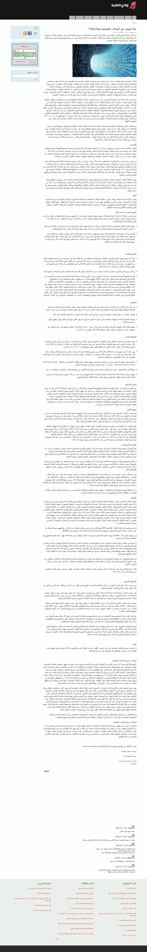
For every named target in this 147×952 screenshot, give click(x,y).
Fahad (132, 32)
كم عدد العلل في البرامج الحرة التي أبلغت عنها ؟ (122, 893)
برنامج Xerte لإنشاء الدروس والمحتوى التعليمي (79, 918)
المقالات (128, 18)
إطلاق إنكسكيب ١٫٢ (130, 930)
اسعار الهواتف (33, 63)
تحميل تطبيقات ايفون (20, 61)
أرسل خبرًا (79, 18)
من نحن (103, 18)
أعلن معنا (96, 18)
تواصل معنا (88, 18)
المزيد (56, 938)
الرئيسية (134, 22)
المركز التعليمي (119, 18)
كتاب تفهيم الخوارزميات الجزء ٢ (127, 925)
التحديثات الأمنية (131, 888)
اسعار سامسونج (33, 61)
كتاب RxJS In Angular (129, 908)
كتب (134, 18)
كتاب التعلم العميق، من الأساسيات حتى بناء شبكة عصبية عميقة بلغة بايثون (117, 914)
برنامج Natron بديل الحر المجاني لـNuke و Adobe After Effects (75, 923)
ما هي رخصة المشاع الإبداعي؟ (84, 893)
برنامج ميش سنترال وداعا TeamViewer (82, 908)
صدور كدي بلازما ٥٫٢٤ (129, 935)
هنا (125, 756)
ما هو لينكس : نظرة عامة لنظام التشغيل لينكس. (79, 898)
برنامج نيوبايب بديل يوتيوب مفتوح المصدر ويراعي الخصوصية (75, 913)
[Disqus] (89, 797)
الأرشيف (110, 18)
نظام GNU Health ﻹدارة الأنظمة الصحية (81, 928)
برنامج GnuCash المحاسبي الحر (84, 903)
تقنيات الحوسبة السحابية (127, 761)
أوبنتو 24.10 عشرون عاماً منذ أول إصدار (124, 898)
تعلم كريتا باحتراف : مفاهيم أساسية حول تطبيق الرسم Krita (75, 933)
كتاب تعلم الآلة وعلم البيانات (128, 920)
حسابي (72, 18)
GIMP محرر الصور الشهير (128, 903)
